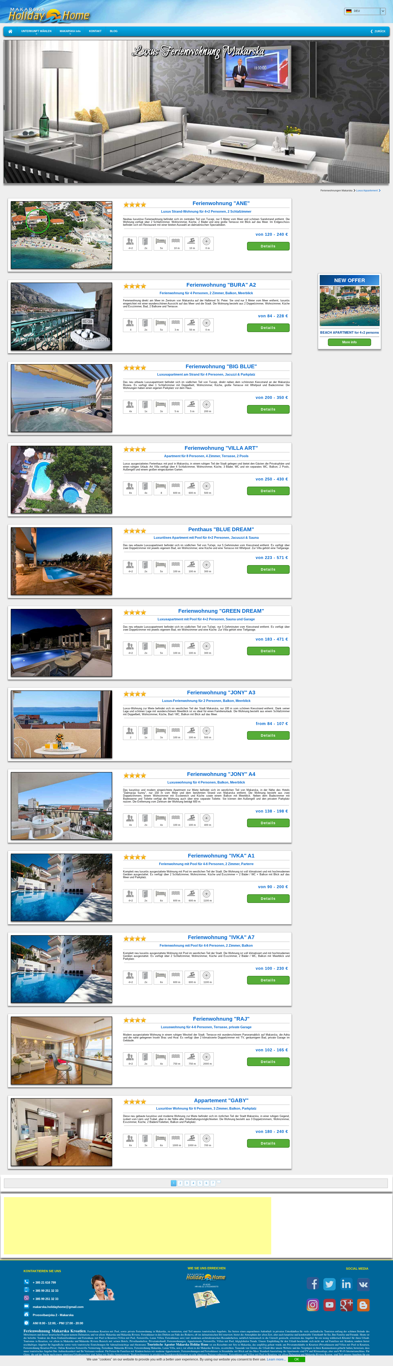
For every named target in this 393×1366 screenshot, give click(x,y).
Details (268, 246)
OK (296, 1359)
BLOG (113, 31)
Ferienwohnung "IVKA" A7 (221, 937)
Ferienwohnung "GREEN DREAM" (221, 611)
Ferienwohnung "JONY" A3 (221, 692)
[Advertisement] (127, 1225)
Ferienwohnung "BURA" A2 (221, 285)
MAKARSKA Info (70, 33)
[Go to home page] (10, 31)
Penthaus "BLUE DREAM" (221, 529)
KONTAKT (95, 31)
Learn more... (276, 1359)
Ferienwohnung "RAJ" (221, 1019)
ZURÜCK (379, 31)
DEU (355, 10)
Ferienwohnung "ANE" (221, 203)
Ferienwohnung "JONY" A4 (221, 774)
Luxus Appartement (367, 190)
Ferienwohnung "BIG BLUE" (221, 366)
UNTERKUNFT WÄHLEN (36, 33)
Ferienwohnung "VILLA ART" (221, 448)
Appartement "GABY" (221, 1100)
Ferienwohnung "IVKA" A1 (221, 856)
